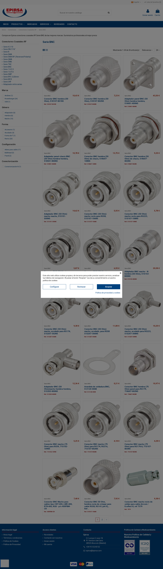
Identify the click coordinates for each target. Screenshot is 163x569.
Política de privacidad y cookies (108, 293)
